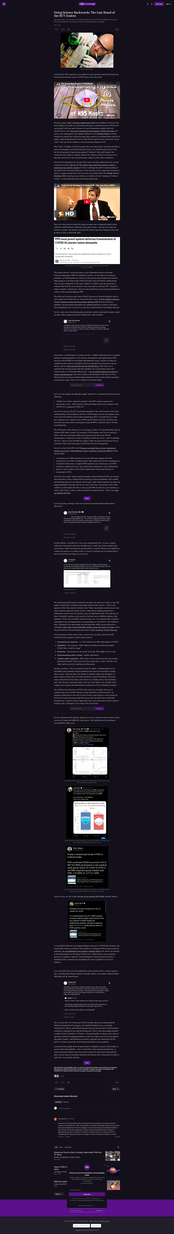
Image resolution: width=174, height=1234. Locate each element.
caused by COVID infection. (106, 630)
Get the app (96, 1225)
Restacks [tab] (66, 1102)
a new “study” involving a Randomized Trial (78, 123)
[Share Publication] (152, 4)
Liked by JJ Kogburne (65, 1121)
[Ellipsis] (119, 1118)
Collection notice (104, 1221)
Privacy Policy (100, 1200)
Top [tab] (56, 1147)
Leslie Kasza (61, 1119)
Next (114, 1089)
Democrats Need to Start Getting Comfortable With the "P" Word (78, 1153)
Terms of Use (95, 1198)
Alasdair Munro (104, 133)
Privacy (91, 1221)
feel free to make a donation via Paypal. (87, 1071)
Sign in (168, 4)
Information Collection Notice (86, 1200)
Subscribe (159, 4)
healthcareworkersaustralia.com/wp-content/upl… (79, 334)
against (71, 302)
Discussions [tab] (68, 1147)
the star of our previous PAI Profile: (91, 896)
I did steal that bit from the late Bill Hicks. (83, 366)
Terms (96, 1221)
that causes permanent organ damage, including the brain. (93, 131)
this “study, (82, 394)
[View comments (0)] (71, 1162)
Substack (78, 1230)
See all (57, 1194)
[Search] (148, 4)
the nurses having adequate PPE (86, 302)
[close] (104, 1165)
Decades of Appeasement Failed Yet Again (67, 1157)
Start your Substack (82, 1225)
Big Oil (73, 165)
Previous (61, 1089)
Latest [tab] (61, 1147)
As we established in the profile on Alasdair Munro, (82, 951)
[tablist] (62, 1102)
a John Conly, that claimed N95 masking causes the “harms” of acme (88, 627)
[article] (87, 1157)
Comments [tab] (58, 1102)
